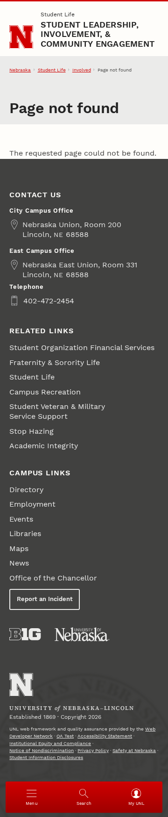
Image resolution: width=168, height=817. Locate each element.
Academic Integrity (43, 445)
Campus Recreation (45, 391)
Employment (32, 504)
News (19, 563)
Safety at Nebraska (134, 750)
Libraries (25, 533)
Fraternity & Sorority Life (54, 362)
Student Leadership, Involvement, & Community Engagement (97, 34)
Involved (81, 69)
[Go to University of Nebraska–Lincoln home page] (21, 37)
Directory (26, 489)
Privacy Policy (93, 750)
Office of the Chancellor (53, 577)
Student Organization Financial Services (81, 347)
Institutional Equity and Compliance (50, 743)
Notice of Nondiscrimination (41, 750)
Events (21, 519)
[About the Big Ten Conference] (25, 634)
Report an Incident (45, 598)
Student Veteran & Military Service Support (57, 411)
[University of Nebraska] (82, 634)
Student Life (58, 14)
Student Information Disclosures (46, 757)
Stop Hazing (31, 431)
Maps (18, 548)
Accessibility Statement (104, 735)
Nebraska (20, 69)
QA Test (65, 735)
